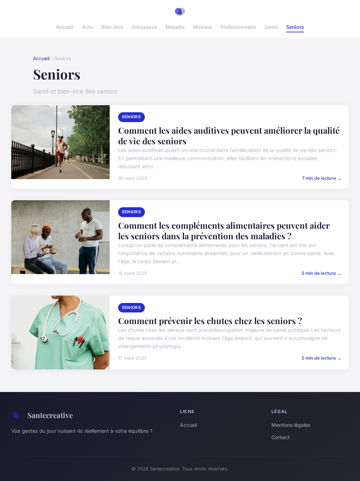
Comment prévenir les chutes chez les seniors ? (210, 320)
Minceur (202, 27)
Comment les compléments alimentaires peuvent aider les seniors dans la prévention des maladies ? (223, 230)
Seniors (295, 27)
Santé (271, 27)
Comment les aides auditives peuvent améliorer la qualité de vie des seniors (229, 135)
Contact (280, 437)
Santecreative (50, 415)
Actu (87, 27)
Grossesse (144, 27)
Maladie (175, 27)
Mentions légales (290, 425)
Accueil (64, 27)
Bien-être (112, 27)
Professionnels (238, 27)
